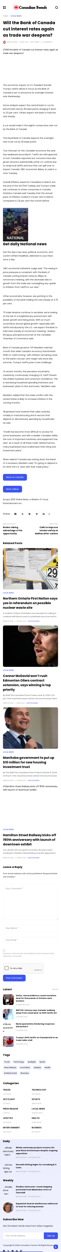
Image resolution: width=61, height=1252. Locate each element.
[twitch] (21, 1251)
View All (55, 989)
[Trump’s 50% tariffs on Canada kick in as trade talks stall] (8, 1041)
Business (37, 1127)
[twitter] (8, 1251)
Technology (39, 1089)
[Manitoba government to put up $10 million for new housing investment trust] (30, 728)
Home (5, 16)
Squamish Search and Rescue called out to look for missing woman (37, 1205)
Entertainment (11, 1127)
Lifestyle (8, 1118)
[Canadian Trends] (30, 7)
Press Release (10, 1108)
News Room (12, 42)
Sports (36, 1099)
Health (36, 1118)
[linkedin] (17, 1251)
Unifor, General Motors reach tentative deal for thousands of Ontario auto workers (36, 998)
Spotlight (9, 1099)
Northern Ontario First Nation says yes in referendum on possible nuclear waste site (30, 603)
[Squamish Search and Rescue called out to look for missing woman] (8, 1207)
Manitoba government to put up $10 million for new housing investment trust (28, 762)
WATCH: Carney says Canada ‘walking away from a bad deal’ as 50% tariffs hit (36, 1011)
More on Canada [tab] (15, 477)
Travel (7, 1089)
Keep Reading (34, 621)
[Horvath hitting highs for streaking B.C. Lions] (8, 1168)
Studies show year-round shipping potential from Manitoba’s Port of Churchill (34, 1189)
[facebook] (4, 1251)
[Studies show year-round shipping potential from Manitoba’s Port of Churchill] (8, 1190)
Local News (16, 16)
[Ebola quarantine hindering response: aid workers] (8, 1028)
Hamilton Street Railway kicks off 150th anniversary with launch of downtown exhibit (29, 839)
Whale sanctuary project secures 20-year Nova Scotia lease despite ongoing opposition (36, 1150)
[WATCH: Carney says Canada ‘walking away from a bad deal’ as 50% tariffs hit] (8, 1014)
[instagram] (13, 1251)
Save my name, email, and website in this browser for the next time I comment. (28, 954)
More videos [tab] (12, 489)
